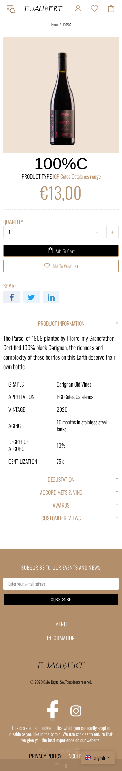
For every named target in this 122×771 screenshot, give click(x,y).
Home (54, 24)
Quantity (13, 221)
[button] (98, 757)
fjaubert (43, 8)
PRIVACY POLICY (45, 756)
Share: (10, 285)
